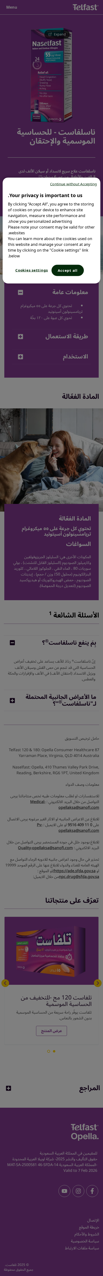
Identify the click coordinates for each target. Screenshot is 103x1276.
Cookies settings (31, 270)
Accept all (68, 270)
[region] (52, 231)
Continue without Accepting (73, 183)
